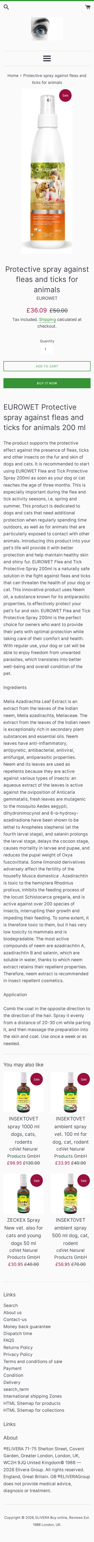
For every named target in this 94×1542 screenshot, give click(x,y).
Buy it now (47, 383)
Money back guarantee (27, 1326)
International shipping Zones (32, 1396)
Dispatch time (17, 1333)
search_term (16, 1389)
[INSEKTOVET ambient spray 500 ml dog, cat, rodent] (70, 1194)
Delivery (12, 1382)
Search (10, 1305)
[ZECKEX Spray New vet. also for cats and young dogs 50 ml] (23, 1194)
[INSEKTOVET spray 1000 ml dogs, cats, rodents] (23, 1092)
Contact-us (15, 1319)
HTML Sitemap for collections (33, 1410)
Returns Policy (18, 1347)
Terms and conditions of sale (32, 1361)
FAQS (8, 1340)
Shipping (47, 319)
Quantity (47, 341)
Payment (12, 1368)
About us (12, 1312)
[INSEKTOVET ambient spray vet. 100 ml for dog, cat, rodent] (70, 1092)
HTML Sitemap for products (31, 1403)
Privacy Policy (18, 1354)
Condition (13, 1375)
